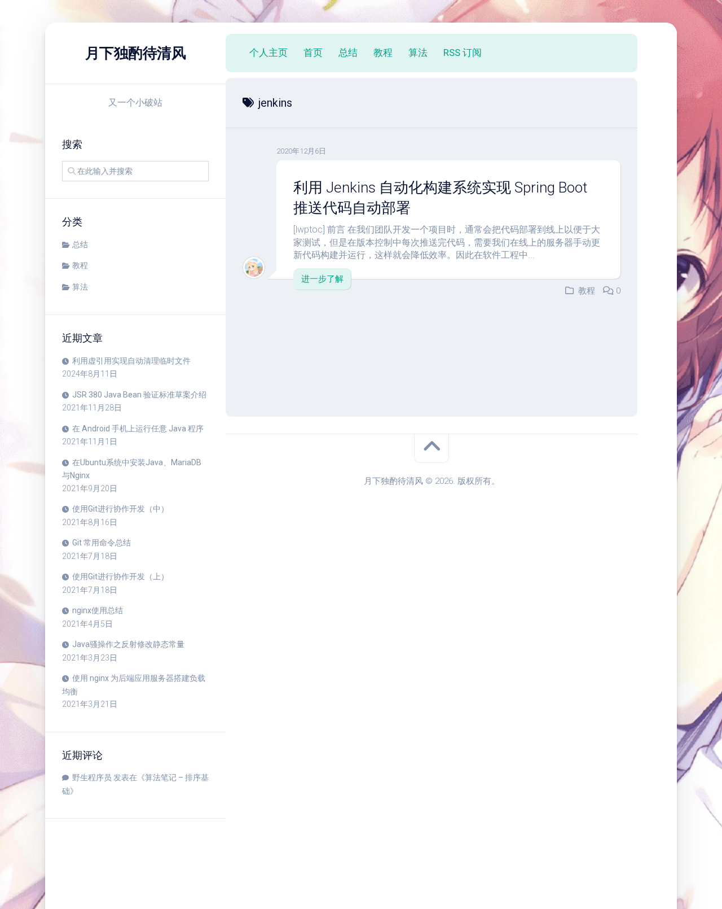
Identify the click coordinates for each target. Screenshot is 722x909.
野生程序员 (92, 777)
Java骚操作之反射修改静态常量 (128, 644)
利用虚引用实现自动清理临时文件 (131, 360)
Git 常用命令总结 (101, 542)
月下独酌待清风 (135, 53)
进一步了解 (322, 279)
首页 (313, 52)
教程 (80, 265)
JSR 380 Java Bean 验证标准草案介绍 (139, 394)
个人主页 (268, 52)
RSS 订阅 (462, 52)
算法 (80, 286)
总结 (80, 244)
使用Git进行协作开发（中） (120, 508)
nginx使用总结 (97, 610)
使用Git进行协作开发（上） (120, 576)
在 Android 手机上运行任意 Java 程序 (138, 428)
